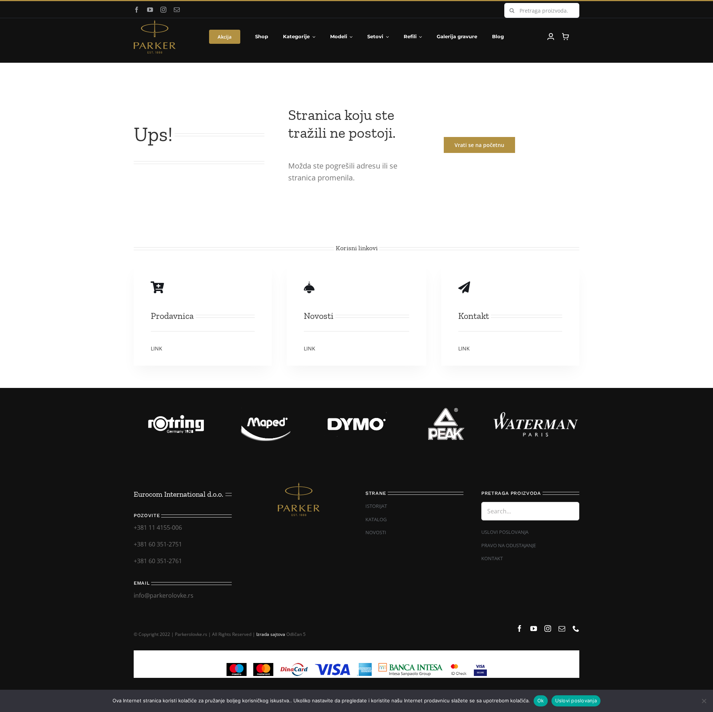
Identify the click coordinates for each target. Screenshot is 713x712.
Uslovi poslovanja (576, 700)
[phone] (576, 628)
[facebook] (137, 10)
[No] (703, 701)
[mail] (177, 10)
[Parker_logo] (155, 23)
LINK (156, 348)
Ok (540, 700)
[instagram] (163, 10)
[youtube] (150, 10)
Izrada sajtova (270, 634)
